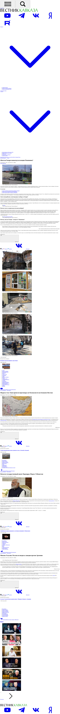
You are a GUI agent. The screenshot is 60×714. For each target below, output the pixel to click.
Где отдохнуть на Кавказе (6, 154)
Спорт (10, 157)
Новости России (5, 628)
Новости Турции (5, 461)
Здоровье (16, 157)
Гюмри (3, 376)
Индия (3, 545)
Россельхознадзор (5, 633)
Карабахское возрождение (4, 157)
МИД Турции (4, 463)
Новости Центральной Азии (6, 89)
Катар (3, 464)
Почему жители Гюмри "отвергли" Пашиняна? (9, 192)
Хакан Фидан (4, 465)
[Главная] (19, 11)
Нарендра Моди (4, 548)
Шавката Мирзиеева (16, 500)
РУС (1, 8)
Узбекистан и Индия (5, 547)
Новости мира (4, 541)
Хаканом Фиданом (3, 420)
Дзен (2, 526)
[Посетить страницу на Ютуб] (7, 18)
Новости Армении (5, 371)
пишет (54, 594)
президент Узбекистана (6, 544)
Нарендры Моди (51, 500)
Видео (14, 157)
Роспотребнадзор (5, 632)
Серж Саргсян (4, 374)
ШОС (3, 546)
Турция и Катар (4, 466)
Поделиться (16, 241)
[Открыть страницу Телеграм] (22, 18)
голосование (4, 381)
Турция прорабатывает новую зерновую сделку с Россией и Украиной (14, 450)
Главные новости (5, 87)
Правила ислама (4, 155)
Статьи (5, 90)
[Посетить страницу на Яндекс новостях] (50, 18)
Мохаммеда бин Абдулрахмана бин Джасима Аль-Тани (41, 419)
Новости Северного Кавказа (6, 88)
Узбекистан (4, 543)
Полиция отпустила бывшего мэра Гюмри (9, 360)
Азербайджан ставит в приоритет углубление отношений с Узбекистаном (15, 530)
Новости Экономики (5, 631)
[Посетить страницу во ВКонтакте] (36, 18)
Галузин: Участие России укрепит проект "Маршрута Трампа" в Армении (15, 617)
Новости (6, 526)
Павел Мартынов (3, 163)
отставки (3, 380)
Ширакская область (5, 382)
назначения (4, 375)
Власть (3, 373)
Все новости (9, 390)
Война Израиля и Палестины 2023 (7, 152)
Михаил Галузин (5, 635)
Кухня (19, 157)
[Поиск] (22, 4)
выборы (3, 385)
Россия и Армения (5, 634)
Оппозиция (4, 372)
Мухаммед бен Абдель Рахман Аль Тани (8, 467)
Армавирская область (5, 379)
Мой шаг (3, 386)
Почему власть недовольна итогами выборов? (9, 191)
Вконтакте (27, 526)
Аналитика (2, 90)
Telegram (10, 526)
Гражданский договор (5, 384)
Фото (12, 157)
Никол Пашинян (5, 383)
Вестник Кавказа (3, 390)
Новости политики (5, 462)
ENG (3, 8)
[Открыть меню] (7, 4)
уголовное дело (4, 378)
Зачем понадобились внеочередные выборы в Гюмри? (11, 190)
